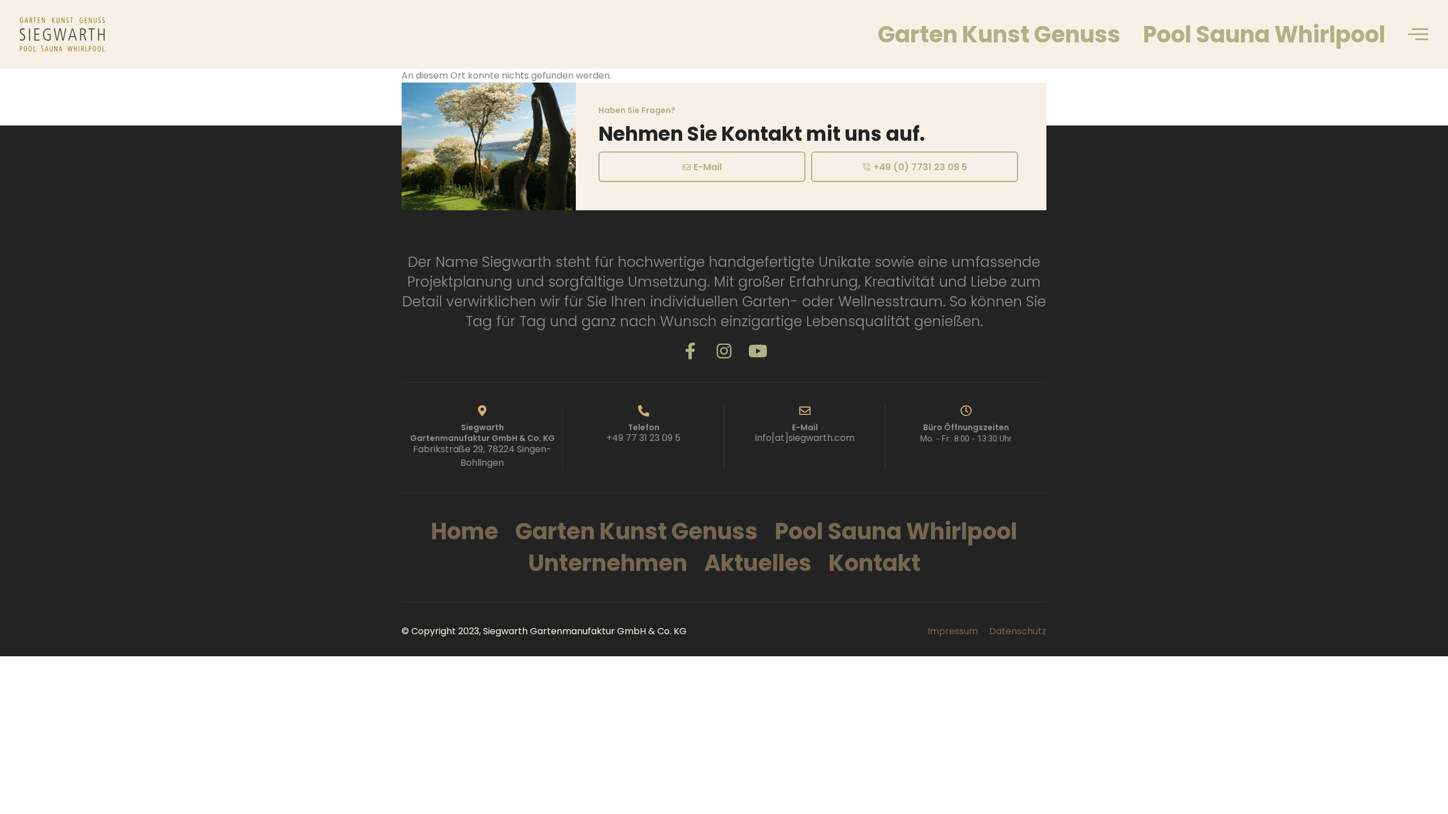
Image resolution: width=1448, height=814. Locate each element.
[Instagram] (724, 351)
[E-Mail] (805, 411)
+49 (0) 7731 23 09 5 (920, 167)
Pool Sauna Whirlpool (1264, 34)
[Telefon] (643, 411)
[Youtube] (757, 351)
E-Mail (707, 167)
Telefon (644, 427)
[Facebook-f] (690, 351)
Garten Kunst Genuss (999, 34)
